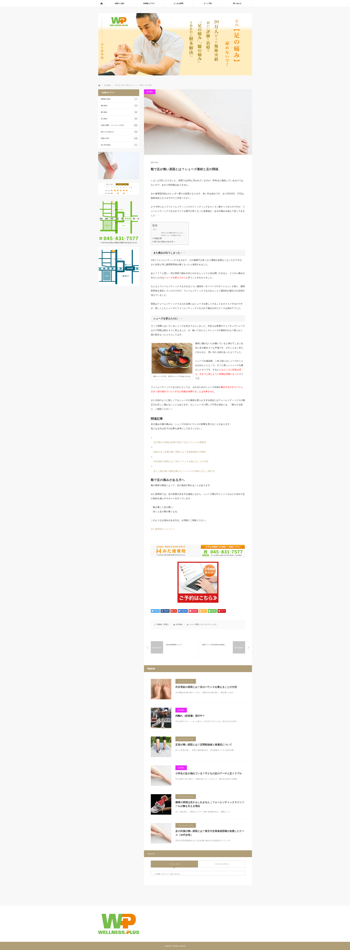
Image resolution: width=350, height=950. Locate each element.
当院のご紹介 (120, 3)
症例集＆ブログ (149, 3)
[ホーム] (101, 3)
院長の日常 (119, 138)
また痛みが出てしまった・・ (176, 233)
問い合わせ (237, 3)
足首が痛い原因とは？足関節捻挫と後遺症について (203, 744)
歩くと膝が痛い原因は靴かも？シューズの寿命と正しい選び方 (184, 471)
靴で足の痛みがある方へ (164, 242)
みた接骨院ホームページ (163, 529)
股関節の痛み (118, 99)
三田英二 (166, 624)
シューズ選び (194, 624)
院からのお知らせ (119, 132)
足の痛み (150, 91)
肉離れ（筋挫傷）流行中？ (190, 715)
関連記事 (158, 238)
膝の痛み (119, 112)
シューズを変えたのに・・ (175, 235)
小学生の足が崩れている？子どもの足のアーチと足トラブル (208, 773)
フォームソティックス (208, 624)
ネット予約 (208, 3)
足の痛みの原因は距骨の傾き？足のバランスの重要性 (180, 442)
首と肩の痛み (118, 145)
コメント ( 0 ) (174, 864)
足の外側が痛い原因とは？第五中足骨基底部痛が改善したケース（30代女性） (209, 833)
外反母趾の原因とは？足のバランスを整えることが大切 (181, 461)
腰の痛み (119, 106)
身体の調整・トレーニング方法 (119, 125)
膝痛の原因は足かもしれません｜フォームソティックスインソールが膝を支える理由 (209, 804)
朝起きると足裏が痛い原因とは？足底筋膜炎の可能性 (180, 452)
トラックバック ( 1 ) (221, 864)
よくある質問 (178, 3)
